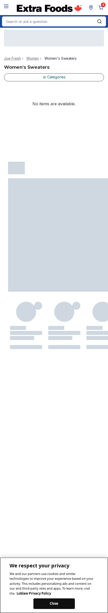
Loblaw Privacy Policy (34, 593)
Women (32, 58)
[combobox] (54, 21)
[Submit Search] (99, 21)
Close (54, 603)
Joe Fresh (12, 58)
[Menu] (6, 6)
